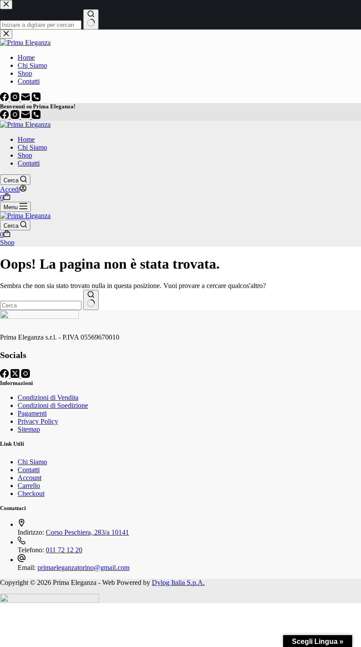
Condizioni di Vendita (48, 397)
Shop (25, 155)
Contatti (29, 163)
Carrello (29, 485)
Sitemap (29, 429)
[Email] (26, 116)
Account (29, 477)
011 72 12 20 (64, 550)
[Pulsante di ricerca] (91, 300)
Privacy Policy (38, 421)
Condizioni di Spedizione (53, 405)
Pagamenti (32, 413)
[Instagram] (16, 116)
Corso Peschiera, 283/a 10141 (87, 532)
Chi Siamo (32, 147)
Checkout (31, 493)
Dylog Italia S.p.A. (178, 582)
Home (26, 139)
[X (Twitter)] (16, 375)
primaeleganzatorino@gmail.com (83, 567)
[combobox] (40, 305)
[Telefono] (36, 116)
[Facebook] (5, 116)
